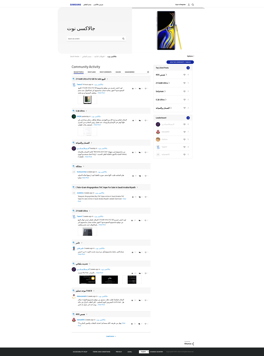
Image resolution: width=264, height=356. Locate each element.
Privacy (119, 352)
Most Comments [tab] (105, 72)
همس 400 (80, 314)
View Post (101, 93)
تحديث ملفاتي (82, 264)
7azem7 (79, 84)
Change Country (156, 352)
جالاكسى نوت (98, 84)
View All (173, 68)
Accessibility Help (80, 352)
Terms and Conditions (101, 352)
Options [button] (190, 56)
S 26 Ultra (80, 111)
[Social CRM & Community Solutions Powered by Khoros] (189, 343)
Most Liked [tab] (92, 72)
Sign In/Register (180, 4)
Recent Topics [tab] (79, 72)
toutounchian (82, 172)
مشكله (79, 166)
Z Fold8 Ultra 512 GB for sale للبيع (90, 79)
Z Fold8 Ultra (82, 211)
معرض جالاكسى (98, 4)
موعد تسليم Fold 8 (84, 291)
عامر (78, 243)
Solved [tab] (118, 72)
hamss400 (81, 320)
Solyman (160, 91)
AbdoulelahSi (82, 296)
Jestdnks (80, 193)
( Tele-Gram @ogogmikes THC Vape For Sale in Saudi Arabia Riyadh (106, 187)
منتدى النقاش (87, 4)
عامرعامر (80, 248)
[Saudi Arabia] (75, 5)
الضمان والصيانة (83, 143)
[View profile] (74, 84)
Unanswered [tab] (129, 72)
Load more (110, 336)
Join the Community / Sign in (180, 62)
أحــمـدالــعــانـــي (83, 148)
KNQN (79, 116)
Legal (130, 352)
